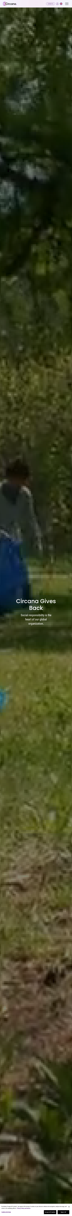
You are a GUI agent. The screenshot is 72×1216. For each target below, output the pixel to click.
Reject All (63, 1212)
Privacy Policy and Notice (23, 1208)
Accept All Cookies (50, 1212)
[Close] (69, 1207)
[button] (57, 3)
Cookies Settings (6, 1212)
